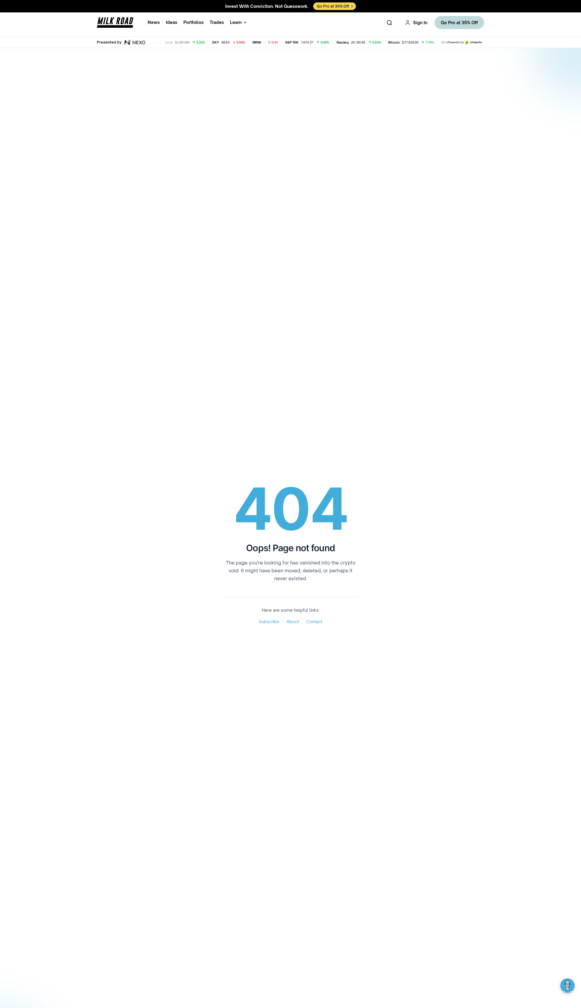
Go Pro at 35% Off (459, 22)
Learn (235, 22)
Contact (314, 621)
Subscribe (269, 621)
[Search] (389, 23)
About (293, 621)
